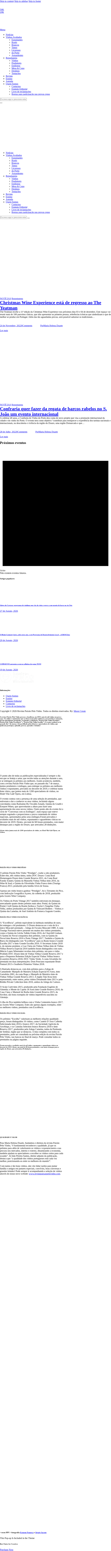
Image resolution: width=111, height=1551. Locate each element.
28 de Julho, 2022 (8, 432)
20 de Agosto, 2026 (9, 640)
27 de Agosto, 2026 (9, 611)
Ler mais (4, 330)
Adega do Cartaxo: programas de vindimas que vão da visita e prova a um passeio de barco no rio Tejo (36, 605)
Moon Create (80, 711)
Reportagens (17, 298)
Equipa (9, 698)
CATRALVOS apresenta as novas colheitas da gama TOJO (20, 664)
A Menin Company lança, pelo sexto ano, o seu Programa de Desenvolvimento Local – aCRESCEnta (35, 635)
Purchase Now (6, 1549)
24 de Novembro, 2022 (10, 325)
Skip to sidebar (21, 1)
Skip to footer (34, 1)
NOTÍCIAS (5, 298)
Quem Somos (12, 696)
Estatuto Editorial (14, 701)
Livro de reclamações (15, 706)
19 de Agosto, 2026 (9, 669)
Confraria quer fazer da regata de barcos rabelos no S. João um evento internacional (53, 411)
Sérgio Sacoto (41, 1532)
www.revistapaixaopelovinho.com (44, 1174)
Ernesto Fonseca (27, 1532)
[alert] (55, 511)
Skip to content (7, 1)
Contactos (10, 703)
